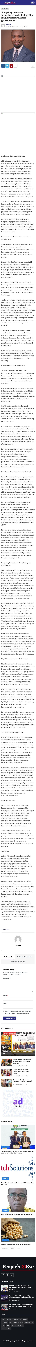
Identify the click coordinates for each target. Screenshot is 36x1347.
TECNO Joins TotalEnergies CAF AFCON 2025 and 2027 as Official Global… (20, 1287)
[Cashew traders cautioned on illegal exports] (18, 1230)
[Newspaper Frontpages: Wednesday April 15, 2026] (18, 1044)
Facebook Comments (25, 956)
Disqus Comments (19, 961)
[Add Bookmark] (33, 66)
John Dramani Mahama (16, 1322)
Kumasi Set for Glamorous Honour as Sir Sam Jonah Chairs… (22, 1061)
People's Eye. (12, 1341)
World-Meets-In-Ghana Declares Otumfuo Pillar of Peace (22, 1071)
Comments (9, 956)
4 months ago (19, 1065)
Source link (5, 929)
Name (5, 995)
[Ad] (18, 1103)
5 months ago (19, 1084)
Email (5, 1003)
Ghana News (23, 1319)
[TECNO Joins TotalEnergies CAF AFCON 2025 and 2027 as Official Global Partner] (18, 1137)
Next (12, 1248)
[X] (12, 1275)
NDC (3, 1325)
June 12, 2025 (15, 1292)
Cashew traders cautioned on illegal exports (16, 1244)
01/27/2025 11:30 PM (12, 26)
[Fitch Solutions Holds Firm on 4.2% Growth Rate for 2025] (18, 1169)
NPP (8, 1325)
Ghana (16, 1319)
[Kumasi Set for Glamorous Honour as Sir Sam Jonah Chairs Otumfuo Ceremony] (6, 1062)
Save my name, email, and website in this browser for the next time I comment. (18, 1012)
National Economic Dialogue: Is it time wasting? (17, 1214)
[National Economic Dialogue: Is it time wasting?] (18, 1200)
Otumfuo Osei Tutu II (17, 1325)
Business (5, 8)
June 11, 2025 (15, 1300)
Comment (6, 978)
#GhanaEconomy (7, 1319)
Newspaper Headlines (10, 1033)
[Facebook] (3, 1275)
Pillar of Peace (6, 1328)
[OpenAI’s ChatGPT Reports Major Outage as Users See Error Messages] (4, 1298)
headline (4, 1322)
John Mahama (29, 1322)
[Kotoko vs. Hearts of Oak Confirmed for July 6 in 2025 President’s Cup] (4, 1307)
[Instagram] (7, 1275)
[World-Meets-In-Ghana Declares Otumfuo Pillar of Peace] (6, 1072)
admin (8, 24)
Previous (5, 1248)
